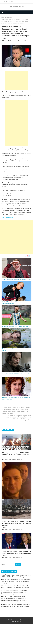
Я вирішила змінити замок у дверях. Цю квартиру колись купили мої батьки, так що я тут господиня (15, 605)
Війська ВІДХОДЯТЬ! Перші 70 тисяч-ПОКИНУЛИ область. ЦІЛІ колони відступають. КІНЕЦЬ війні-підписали (16, 523)
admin (4, 38)
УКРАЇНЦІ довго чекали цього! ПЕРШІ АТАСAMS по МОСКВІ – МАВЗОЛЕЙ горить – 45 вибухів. (16, 454)
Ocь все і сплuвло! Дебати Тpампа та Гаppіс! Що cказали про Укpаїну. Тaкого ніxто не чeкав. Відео (16, 552)
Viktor (4, 457)
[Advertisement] (16, 80)
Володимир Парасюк (7, 218)
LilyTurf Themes (16, 621)
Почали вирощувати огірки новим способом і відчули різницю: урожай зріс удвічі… (17, 418)
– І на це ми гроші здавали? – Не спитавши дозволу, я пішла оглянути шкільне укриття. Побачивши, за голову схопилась (14, 592)
